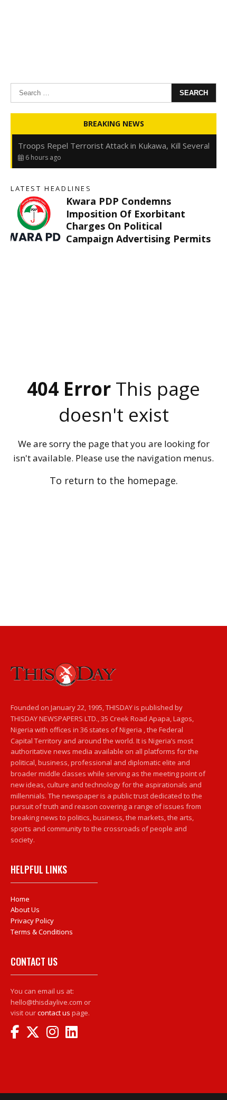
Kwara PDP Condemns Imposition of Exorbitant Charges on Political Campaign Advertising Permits (138, 219)
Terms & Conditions (42, 932)
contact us (53, 1012)
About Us (25, 909)
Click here (113, 504)
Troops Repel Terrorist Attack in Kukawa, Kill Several (114, 145)
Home (20, 899)
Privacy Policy (32, 920)
